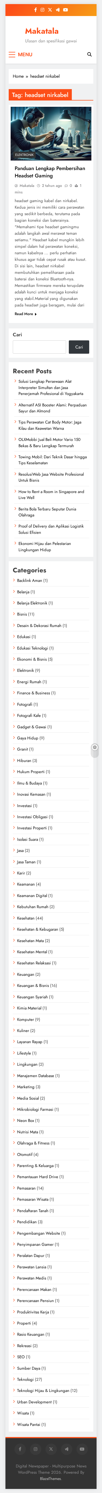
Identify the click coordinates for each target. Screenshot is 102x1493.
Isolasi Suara (27, 839)
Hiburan (24, 761)
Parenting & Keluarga (35, 1166)
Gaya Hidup (27, 738)
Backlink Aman (29, 581)
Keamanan (26, 884)
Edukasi (23, 637)
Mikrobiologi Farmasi (35, 1109)
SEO (21, 1357)
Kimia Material (29, 1008)
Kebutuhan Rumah (32, 907)
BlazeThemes (50, 1478)
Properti (24, 1323)
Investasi (24, 806)
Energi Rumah (29, 682)
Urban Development (34, 1402)
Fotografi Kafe (29, 716)
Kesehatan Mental (32, 952)
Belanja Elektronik (32, 603)
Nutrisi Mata (27, 1132)
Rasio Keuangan (30, 1334)
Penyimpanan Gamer (35, 1244)
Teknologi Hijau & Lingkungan (43, 1391)
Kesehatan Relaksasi (34, 963)
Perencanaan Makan (34, 1290)
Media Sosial (28, 1098)
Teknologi (25, 1379)
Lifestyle (24, 1053)
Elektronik (24, 154)
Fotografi (24, 704)
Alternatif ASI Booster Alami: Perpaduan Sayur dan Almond (52, 408)
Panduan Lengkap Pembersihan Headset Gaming (50, 172)
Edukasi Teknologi (32, 648)
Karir (21, 873)
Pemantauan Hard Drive (37, 1177)
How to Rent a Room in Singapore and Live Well (51, 495)
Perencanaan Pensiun (35, 1301)
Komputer (25, 1019)
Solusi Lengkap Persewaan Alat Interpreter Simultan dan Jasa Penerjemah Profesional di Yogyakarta (50, 387)
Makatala (42, 31)
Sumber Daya (28, 1368)
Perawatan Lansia (31, 1267)
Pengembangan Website (38, 1233)
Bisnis (22, 614)
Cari (17, 334)
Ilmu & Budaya (29, 783)
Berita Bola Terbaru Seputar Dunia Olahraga (47, 512)
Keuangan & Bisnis (33, 986)
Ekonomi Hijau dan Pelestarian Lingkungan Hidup (44, 547)
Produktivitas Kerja (33, 1312)
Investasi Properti (32, 828)
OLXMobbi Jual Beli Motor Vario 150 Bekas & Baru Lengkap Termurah (49, 442)
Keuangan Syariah (32, 997)
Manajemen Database (35, 1076)
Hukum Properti (31, 772)
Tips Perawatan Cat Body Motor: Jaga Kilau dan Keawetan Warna (49, 425)
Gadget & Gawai (31, 727)
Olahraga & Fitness (33, 1143)
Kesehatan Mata (30, 941)
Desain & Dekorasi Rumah (39, 626)
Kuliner (23, 1031)
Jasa (20, 851)
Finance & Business (33, 693)
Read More (24, 313)
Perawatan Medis (31, 1278)
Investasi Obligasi (32, 817)
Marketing (26, 1087)
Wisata (23, 1413)
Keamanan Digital (32, 896)
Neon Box (25, 1121)
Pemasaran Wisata (32, 1199)
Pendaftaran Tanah (32, 1211)
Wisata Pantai (28, 1425)
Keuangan (25, 974)
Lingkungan (27, 1064)
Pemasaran (26, 1188)
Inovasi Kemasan (31, 794)
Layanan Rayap (29, 1042)
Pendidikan (27, 1222)
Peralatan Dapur (30, 1256)
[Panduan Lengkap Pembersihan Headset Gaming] (51, 134)
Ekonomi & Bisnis (32, 659)
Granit (22, 749)
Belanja (23, 592)
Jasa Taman (26, 862)
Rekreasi (24, 1346)
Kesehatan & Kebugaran (37, 929)
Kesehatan (26, 918)
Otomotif (24, 1155)
